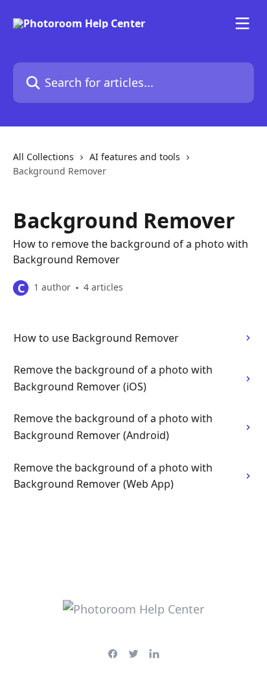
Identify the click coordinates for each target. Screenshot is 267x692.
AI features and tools (134, 156)
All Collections (43, 156)
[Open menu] (242, 23)
